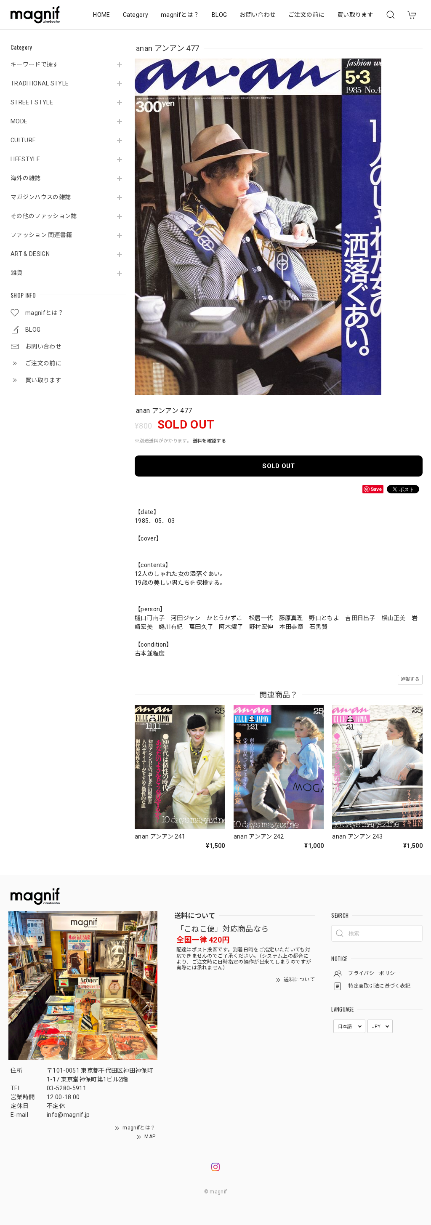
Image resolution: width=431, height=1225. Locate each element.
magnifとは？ (180, 14)
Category (136, 14)
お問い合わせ (257, 14)
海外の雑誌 (26, 178)
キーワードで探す (35, 64)
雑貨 (17, 272)
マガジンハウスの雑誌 (41, 197)
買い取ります (355, 14)
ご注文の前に (306, 14)
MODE (19, 121)
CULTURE (23, 140)
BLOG (219, 14)
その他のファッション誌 (44, 216)
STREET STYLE (32, 102)
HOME (101, 14)
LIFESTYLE (25, 159)
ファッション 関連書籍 (41, 235)
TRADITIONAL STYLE (40, 83)
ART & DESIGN (30, 253)
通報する (410, 679)
